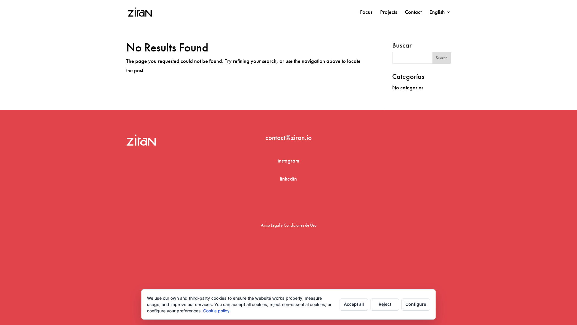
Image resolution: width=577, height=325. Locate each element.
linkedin (288, 178)
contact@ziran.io (288, 137)
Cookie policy (216, 310)
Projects (388, 12)
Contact (413, 12)
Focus (366, 12)
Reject (385, 304)
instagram (288, 160)
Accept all (354, 304)
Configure (415, 304)
